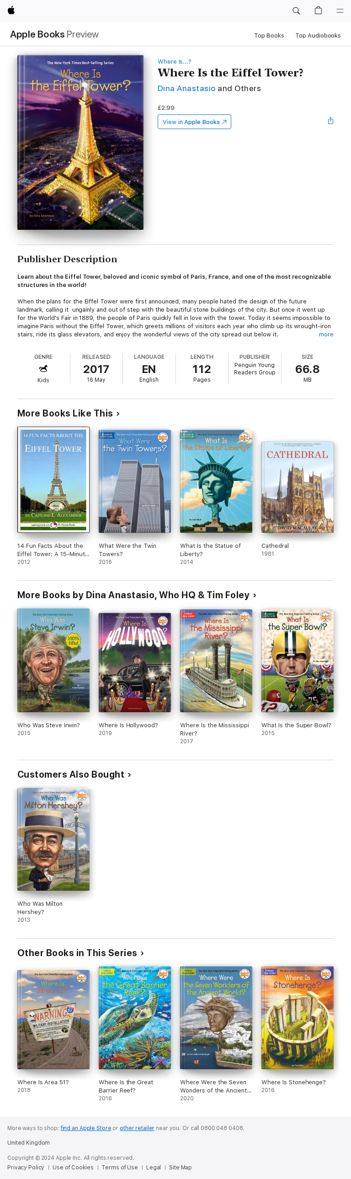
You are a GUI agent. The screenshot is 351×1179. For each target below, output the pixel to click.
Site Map (180, 1167)
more (326, 334)
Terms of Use (119, 1167)
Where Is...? (174, 61)
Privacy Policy (25, 1167)
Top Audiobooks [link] (318, 35)
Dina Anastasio (187, 88)
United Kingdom (28, 1143)
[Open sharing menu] (330, 121)
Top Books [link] (269, 35)
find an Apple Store (86, 1128)
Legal (153, 1167)
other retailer (137, 1128)
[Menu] (340, 11)
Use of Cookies (73, 1167)
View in (191, 122)
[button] (296, 11)
